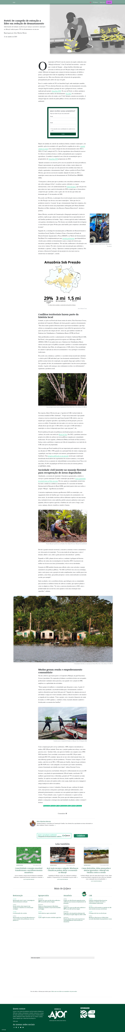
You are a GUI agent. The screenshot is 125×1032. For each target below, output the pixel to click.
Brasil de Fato (63, 434)
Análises (14, 911)
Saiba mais (15, 1021)
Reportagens (19, 865)
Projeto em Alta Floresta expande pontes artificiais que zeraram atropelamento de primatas (75, 902)
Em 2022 (68, 93)
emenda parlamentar (68, 238)
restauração (79, 805)
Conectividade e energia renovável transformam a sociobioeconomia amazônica (28, 870)
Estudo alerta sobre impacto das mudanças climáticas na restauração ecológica (23, 907)
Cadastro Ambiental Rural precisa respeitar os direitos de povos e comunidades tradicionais (98, 902)
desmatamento (64, 805)
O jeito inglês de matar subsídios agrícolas (49, 917)
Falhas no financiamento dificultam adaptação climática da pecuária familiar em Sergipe (49, 907)
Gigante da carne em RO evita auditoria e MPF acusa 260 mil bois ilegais (49, 901)
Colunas (40, 916)
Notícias (14, 904)
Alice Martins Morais (44, 821)
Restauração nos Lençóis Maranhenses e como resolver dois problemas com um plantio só (24, 919)
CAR (58, 805)
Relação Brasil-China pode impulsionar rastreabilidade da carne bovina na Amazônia (74, 920)
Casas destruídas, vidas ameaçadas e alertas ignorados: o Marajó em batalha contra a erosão (96, 870)
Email (51, 122)
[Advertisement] (62, 942)
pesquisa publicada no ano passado (58, 456)
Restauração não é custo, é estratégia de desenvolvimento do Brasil (23, 901)
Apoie (109, 2)
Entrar (4, 1029)
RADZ (73, 805)
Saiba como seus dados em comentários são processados (64, 991)
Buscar (96, 2)
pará (69, 805)
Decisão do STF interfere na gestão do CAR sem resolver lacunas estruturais (100, 908)
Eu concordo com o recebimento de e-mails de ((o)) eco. (63, 129)
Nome (51, 116)
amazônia (53, 805)
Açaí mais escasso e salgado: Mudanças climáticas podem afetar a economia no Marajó (62, 870)
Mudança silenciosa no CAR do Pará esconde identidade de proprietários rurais (100, 918)
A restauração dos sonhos (20, 913)
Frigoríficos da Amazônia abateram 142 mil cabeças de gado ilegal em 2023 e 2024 (75, 913)
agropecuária (47, 805)
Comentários (61, 813)
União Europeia (71, 187)
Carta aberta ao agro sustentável (47, 913)
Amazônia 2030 (56, 91)
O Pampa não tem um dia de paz (97, 913)
